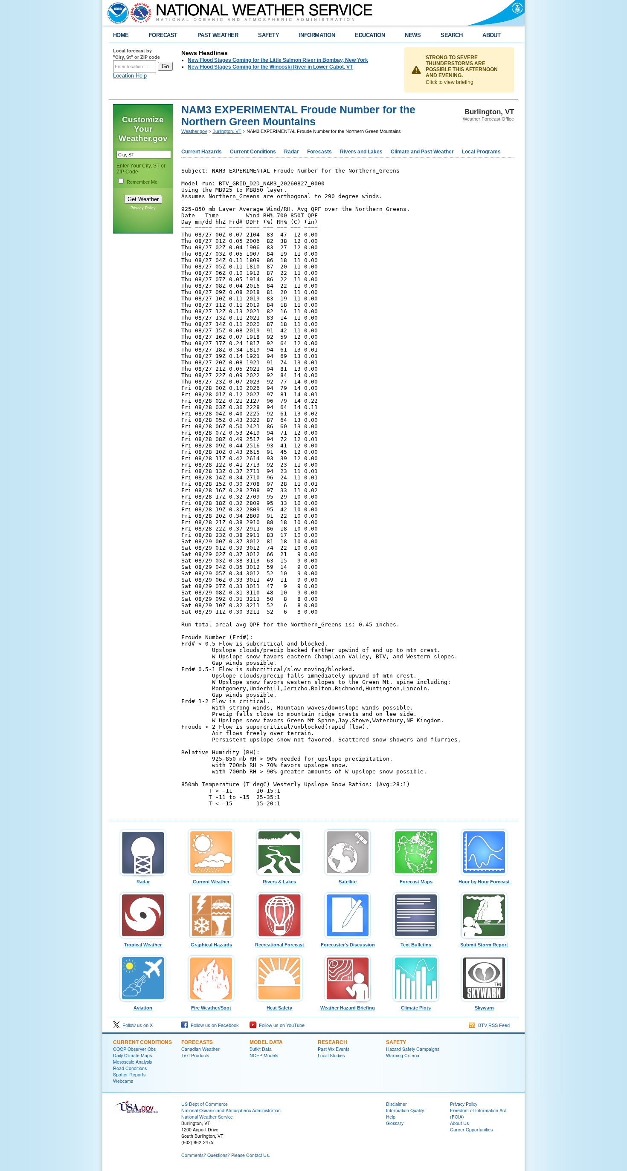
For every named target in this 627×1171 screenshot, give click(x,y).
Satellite (348, 881)
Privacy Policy (143, 208)
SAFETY (268, 35)
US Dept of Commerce (204, 1104)
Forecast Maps (416, 881)
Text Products (195, 1055)
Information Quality (405, 1110)
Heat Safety (279, 1007)
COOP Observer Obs (134, 1049)
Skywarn (484, 1007)
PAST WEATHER (217, 35)
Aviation (143, 1007)
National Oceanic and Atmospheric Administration (231, 1110)
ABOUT (491, 35)
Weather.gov (194, 131)
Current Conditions (253, 152)
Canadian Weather (200, 1049)
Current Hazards (201, 152)
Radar (291, 152)
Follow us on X (136, 1025)
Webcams (123, 1081)
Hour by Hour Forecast (484, 881)
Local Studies (331, 1055)
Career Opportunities (471, 1129)
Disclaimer (396, 1104)
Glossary (394, 1123)
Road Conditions (130, 1068)
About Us (459, 1123)
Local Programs (481, 152)
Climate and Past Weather (422, 152)
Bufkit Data (261, 1049)
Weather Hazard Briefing (347, 1007)
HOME (121, 35)
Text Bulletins (416, 944)
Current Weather (211, 881)
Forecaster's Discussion (348, 944)
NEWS (413, 35)
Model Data (266, 1042)
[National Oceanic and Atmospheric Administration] (116, 13)
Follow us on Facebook (213, 1025)
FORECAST (163, 35)
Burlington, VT (226, 131)
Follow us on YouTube (280, 1025)
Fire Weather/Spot (211, 1007)
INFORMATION (317, 35)
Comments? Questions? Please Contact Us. (225, 1155)
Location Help (130, 75)
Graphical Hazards (211, 944)
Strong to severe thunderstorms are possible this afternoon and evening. (462, 66)
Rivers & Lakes (279, 881)
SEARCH (451, 35)
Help (390, 1116)
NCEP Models (264, 1055)
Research (332, 1042)
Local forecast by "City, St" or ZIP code (136, 53)
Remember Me (142, 182)
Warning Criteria (402, 1055)
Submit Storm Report (484, 944)
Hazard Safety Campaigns (412, 1049)
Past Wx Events (333, 1049)
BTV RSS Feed (493, 1025)
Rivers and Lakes (361, 152)
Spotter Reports (129, 1074)
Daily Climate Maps (132, 1055)
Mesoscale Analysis (132, 1062)
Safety (396, 1042)
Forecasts (319, 152)
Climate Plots (416, 1007)
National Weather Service (207, 1116)
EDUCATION (370, 35)
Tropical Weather (143, 944)
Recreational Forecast (279, 944)
